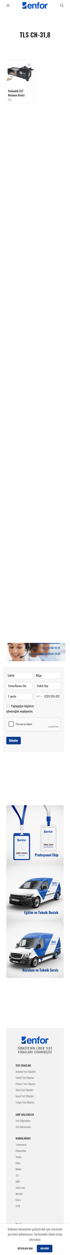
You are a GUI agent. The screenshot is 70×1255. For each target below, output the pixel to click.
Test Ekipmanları (23, 1121)
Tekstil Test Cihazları (25, 1078)
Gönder (13, 740)
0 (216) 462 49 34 (51, 648)
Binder (19, 1169)
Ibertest (19, 1194)
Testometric (21, 1145)
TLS (9, 100)
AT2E (18, 1206)
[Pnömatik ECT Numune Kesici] (20, 74)
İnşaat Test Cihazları (25, 1096)
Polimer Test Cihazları (26, 1084)
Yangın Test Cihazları (25, 1102)
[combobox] (39, 696)
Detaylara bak (25, 1248)
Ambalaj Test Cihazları (26, 1071)
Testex (18, 1157)
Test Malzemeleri (23, 1127)
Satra (18, 1200)
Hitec (18, 1163)
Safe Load (20, 1188)
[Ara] (62, 5)
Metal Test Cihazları (24, 1090)
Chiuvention (21, 1151)
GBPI (18, 1181)
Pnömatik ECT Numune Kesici (16, 93)
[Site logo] (35, 5)
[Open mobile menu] (8, 5)
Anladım (44, 1248)
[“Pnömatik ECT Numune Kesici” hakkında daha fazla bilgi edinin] (29, 65)
